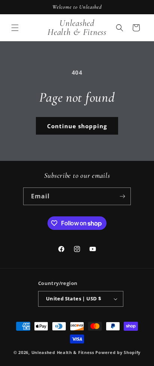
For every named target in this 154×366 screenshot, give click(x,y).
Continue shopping (77, 126)
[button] (15, 28)
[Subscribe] (122, 196)
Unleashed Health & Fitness (62, 352)
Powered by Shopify (118, 352)
